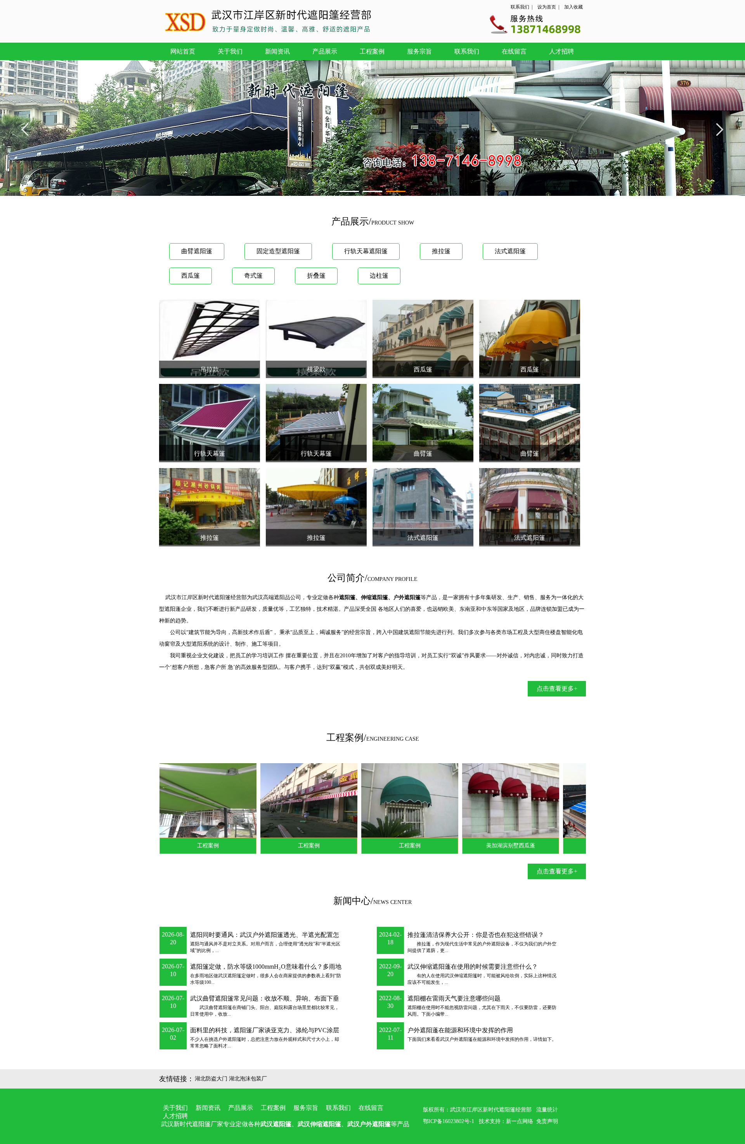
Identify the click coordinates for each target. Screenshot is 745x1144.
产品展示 (324, 51)
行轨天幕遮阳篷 (366, 251)
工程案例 (372, 51)
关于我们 (230, 51)
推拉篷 (441, 251)
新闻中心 (352, 901)
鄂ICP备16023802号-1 (448, 1121)
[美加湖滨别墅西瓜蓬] (476, 835)
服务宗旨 (419, 51)
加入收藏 (573, 7)
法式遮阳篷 (510, 251)
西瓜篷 (190, 275)
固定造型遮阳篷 (278, 251)
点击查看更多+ (557, 688)
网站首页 (182, 51)
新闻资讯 (277, 51)
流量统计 (547, 1110)
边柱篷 (379, 275)
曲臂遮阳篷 (196, 251)
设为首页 (546, 7)
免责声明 (547, 1121)
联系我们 (520, 7)
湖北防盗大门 (211, 1079)
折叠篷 (316, 275)
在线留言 (514, 51)
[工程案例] (174, 835)
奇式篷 (253, 275)
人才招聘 (561, 51)
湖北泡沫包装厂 (248, 1079)
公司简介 (346, 578)
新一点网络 (519, 1121)
